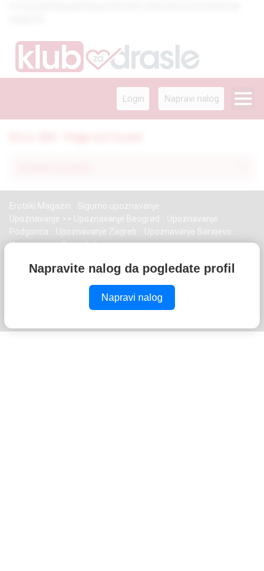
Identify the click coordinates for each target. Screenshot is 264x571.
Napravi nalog (132, 297)
